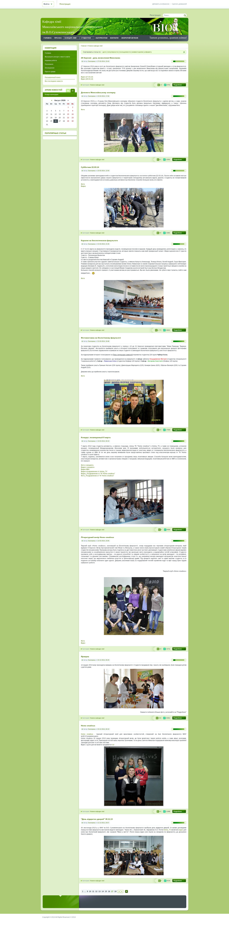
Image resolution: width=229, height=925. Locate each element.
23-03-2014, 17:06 (103, 96)
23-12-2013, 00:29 (103, 660)
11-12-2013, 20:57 (103, 822)
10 (90, 891)
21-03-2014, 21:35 (103, 244)
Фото (83, 110)
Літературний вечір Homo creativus (97, 537)
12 (96, 891)
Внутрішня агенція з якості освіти (57, 57)
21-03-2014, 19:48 (103, 341)
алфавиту (148, 52)
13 (99, 891)
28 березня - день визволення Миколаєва (100, 58)
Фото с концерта (87, 465)
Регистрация (65, 4)
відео (181, 830)
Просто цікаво (50, 72)
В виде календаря (73, 90)
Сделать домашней (179, 4)
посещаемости (125, 52)
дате (104, 52)
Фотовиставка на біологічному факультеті (101, 338)
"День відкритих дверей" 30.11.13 (97, 819)
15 (106, 891)
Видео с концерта (87, 467)
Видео (83, 186)
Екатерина (91, 61)
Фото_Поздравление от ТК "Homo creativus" (97, 476)
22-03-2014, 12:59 (103, 170)
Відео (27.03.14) (87, 77)
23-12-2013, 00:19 (103, 729)
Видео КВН (85, 469)
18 (115, 891)
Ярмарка (85, 657)
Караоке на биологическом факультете (99, 241)
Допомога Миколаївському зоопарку (98, 93)
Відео (83, 643)
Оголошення (49, 68)
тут (113, 745)
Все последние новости (54, 81)
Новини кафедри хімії (97, 85)
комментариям (137, 52)
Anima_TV (167, 830)
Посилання (49, 64)
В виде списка (68, 90)
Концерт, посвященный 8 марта (96, 438)
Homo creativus (88, 726)
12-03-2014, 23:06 (103, 541)
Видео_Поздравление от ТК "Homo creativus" (98, 474)
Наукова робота (51, 60)
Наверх (126, 891)
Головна (48, 53)
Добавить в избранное (160, 4)
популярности (112, 52)
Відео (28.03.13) (87, 79)
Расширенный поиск (52, 77)
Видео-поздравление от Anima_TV (94, 471)
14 (103, 891)
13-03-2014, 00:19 (103, 441)
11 (93, 891)
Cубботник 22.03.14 (90, 167)
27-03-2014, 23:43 (103, 61)
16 (109, 891)
